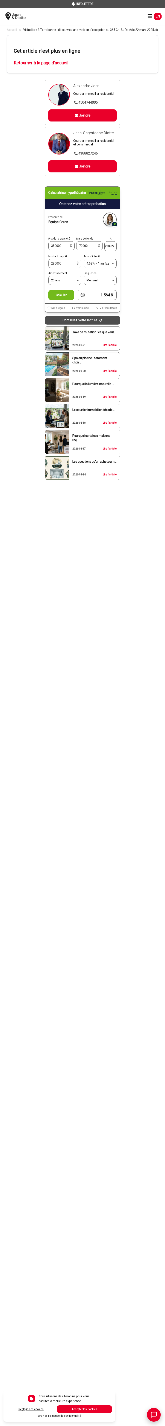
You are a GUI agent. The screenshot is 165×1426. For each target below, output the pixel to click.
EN (158, 16)
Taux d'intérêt (92, 256)
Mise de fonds (84, 238)
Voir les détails (109, 307)
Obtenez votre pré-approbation (82, 204)
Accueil (12, 30)
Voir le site (82, 307)
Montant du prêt (57, 256)
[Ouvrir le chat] (154, 1415)
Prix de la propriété (59, 238)
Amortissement (57, 273)
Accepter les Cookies (84, 1409)
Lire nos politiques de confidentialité (59, 1415)
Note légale (58, 307)
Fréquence (90, 273)
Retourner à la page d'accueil (41, 62)
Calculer (61, 295)
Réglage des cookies (31, 1409)
